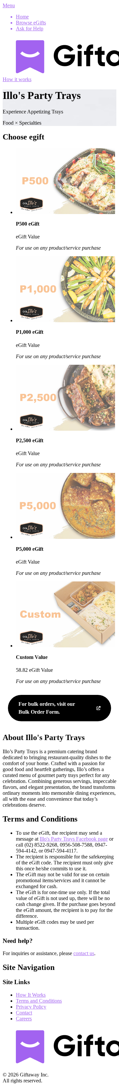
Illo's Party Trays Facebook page (74, 839)
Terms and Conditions (39, 1001)
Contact (24, 1012)
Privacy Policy (31, 1007)
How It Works (31, 995)
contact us (83, 953)
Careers (24, 1018)
